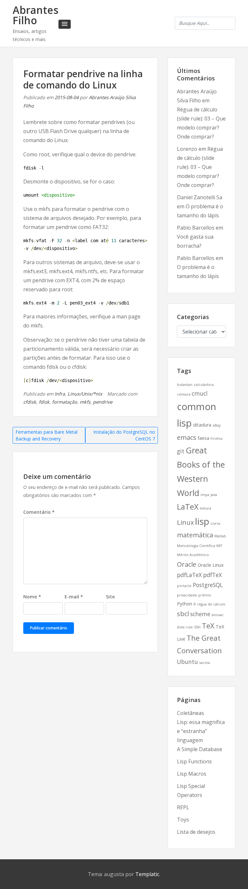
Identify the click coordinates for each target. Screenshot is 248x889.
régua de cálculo (211, 604)
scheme (200, 614)
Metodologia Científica (196, 545)
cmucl (200, 393)
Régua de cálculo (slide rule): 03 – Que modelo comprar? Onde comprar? (200, 167)
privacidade (187, 595)
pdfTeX (212, 575)
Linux (185, 522)
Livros (215, 523)
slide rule (185, 627)
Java (214, 494)
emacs (186, 437)
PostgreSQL (208, 585)
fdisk (44, 402)
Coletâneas (190, 713)
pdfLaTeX (189, 575)
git (180, 451)
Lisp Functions (194, 761)
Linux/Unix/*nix (84, 394)
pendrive (102, 402)
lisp (202, 521)
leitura (205, 508)
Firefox (217, 438)
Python (184, 604)
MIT (219, 545)
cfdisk (29, 402)
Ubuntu (187, 662)
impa (205, 494)
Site (110, 597)
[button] (64, 24)
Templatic (147, 874)
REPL (183, 807)
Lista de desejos (196, 831)
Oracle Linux (211, 565)
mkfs (85, 402)
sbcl (183, 613)
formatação (64, 402)
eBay (216, 425)
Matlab (220, 536)
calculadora (204, 384)
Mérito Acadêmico (193, 555)
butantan (184, 384)
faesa (203, 438)
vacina (204, 662)
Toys (183, 819)
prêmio (204, 595)
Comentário (39, 512)
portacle (184, 586)
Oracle (186, 564)
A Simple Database (199, 749)
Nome (32, 597)
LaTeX (188, 506)
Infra (60, 394)
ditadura (202, 425)
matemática (195, 535)
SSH (197, 627)
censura (184, 394)
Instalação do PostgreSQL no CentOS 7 (124, 435)
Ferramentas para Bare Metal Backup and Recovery (47, 435)
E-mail (74, 597)
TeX (208, 625)
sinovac (218, 615)
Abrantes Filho (35, 15)
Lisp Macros (191, 773)
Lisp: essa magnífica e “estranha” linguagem (201, 731)
